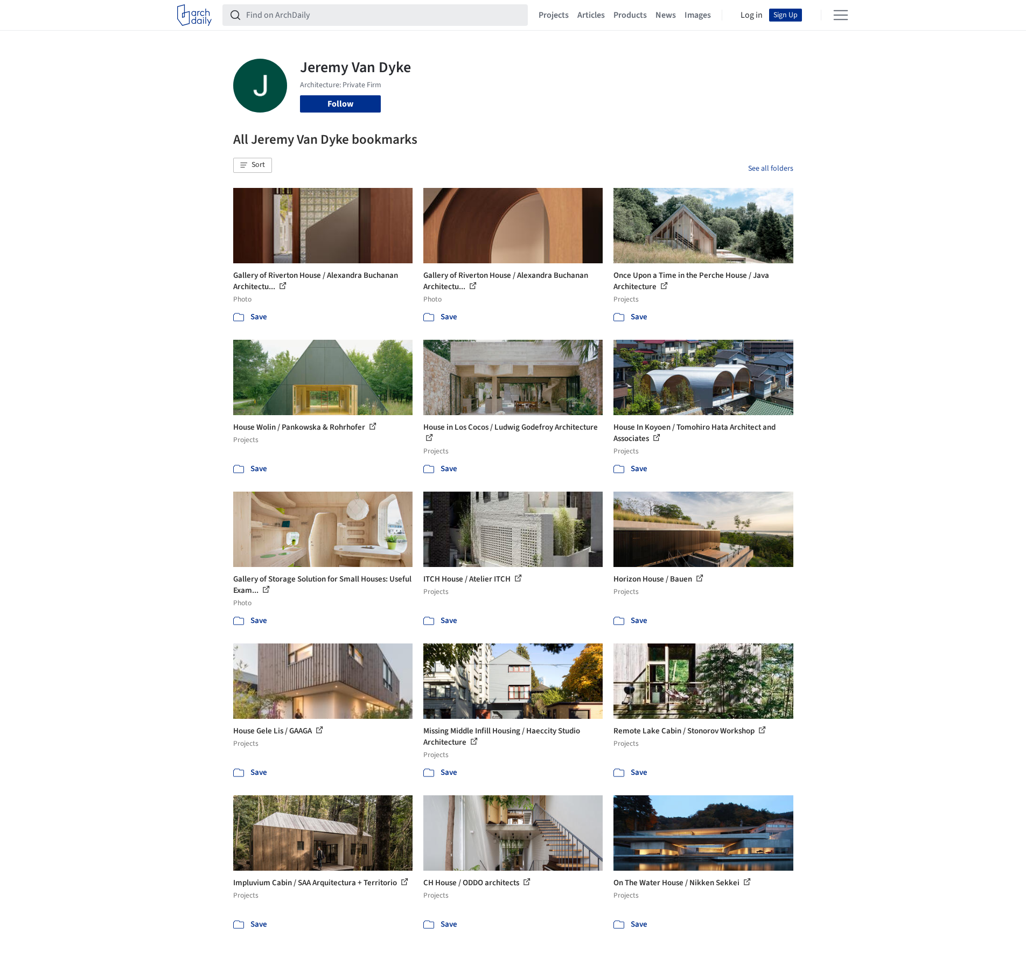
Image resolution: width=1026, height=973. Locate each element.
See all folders (770, 168)
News (665, 15)
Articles (591, 15)
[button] (252, 165)
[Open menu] (840, 15)
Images (698, 15)
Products (630, 15)
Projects (554, 15)
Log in (752, 15)
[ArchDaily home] (194, 15)
